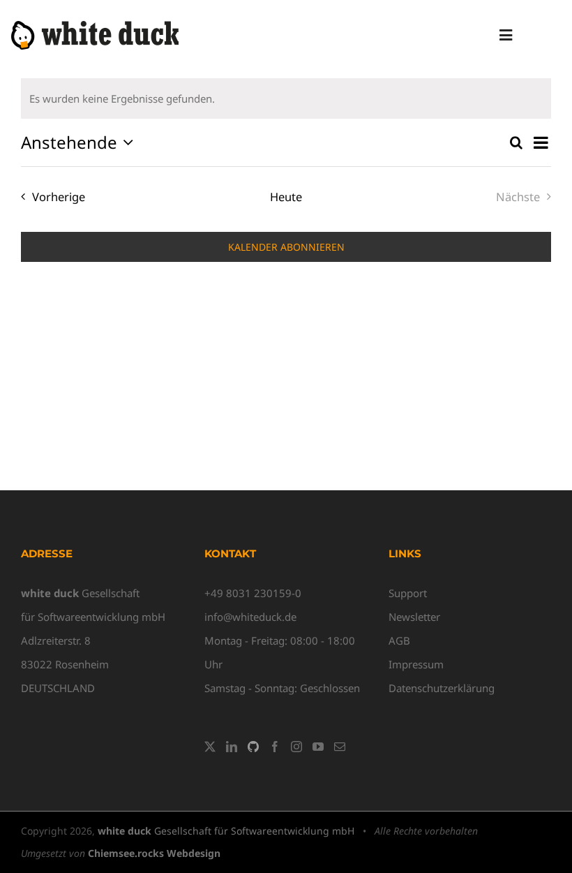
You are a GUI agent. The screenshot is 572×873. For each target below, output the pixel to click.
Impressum (416, 664)
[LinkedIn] (231, 746)
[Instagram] (296, 746)
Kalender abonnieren (286, 247)
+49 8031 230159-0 (252, 593)
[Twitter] (210, 746)
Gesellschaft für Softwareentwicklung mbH (226, 830)
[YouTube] (318, 746)
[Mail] (339, 746)
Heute (286, 197)
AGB (399, 640)
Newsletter (414, 617)
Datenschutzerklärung (442, 688)
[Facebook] (274, 746)
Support (408, 593)
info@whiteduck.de (250, 617)
